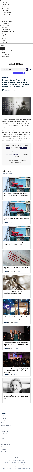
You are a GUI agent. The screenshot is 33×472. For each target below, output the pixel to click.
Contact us (5, 42)
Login (10, 72)
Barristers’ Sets (6, 14)
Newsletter (4, 449)
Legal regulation (7, 93)
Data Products (6, 27)
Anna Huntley (10, 348)
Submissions (5, 4)
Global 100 (3, 436)
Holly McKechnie (11, 271)
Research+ (4, 6)
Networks (4, 16)
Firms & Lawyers (4, 10)
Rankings (2, 1)
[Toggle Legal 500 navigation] (23, 73)
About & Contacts (5, 444)
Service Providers (6, 12)
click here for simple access (12, 154)
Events (3, 52)
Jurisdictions (5, 2)
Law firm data (4, 431)
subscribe (23, 147)
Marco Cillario (8, 90)
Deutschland (5, 56)
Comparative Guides (7, 51)
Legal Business (6, 29)
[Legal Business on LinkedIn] (15, 458)
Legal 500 (4, 35)
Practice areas (4, 422)
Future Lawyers (6, 8)
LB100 (2, 438)
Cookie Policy (21, 468)
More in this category (7, 173)
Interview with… (6, 18)
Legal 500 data (4, 433)
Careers (4, 40)
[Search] (2, 48)
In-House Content (7, 21)
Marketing (4, 38)
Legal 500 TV (5, 54)
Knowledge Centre (5, 25)
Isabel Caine (10, 374)
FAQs (3, 37)
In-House (2, 20)
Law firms (5, 77)
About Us (2, 33)
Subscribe (17, 72)
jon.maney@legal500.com (16, 162)
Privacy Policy (14, 468)
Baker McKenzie (23, 93)
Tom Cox (10, 197)
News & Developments (8, 31)
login (8, 147)
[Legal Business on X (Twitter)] (17, 458)
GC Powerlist (5, 23)
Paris (3, 58)
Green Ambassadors (6, 425)
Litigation (15, 93)
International (4, 420)
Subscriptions (27, 468)
